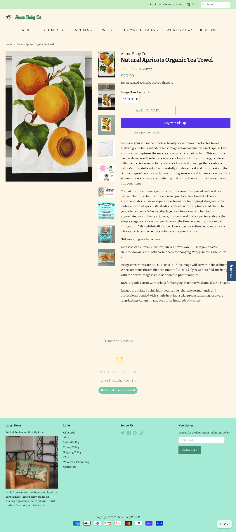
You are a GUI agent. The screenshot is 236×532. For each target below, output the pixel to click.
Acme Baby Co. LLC (128, 517)
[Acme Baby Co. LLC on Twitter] (123, 433)
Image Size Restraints (136, 92)
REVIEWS (208, 30)
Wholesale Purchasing (76, 462)
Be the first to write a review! (118, 390)
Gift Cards (69, 432)
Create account (172, 4)
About (66, 437)
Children (54, 30)
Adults (83, 30)
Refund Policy (71, 442)
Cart (194, 4)
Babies (26, 30)
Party (107, 30)
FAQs (66, 457)
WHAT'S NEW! (179, 30)
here (157, 239)
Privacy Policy (71, 447)
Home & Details (140, 30)
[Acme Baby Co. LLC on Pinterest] (135, 433)
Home (9, 44)
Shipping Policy (72, 452)
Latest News (13, 425)
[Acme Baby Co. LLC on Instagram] (141, 433)
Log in (153, 4)
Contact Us (69, 466)
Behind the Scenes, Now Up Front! (26, 432)
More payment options (148, 132)
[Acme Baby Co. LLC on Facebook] (129, 433)
